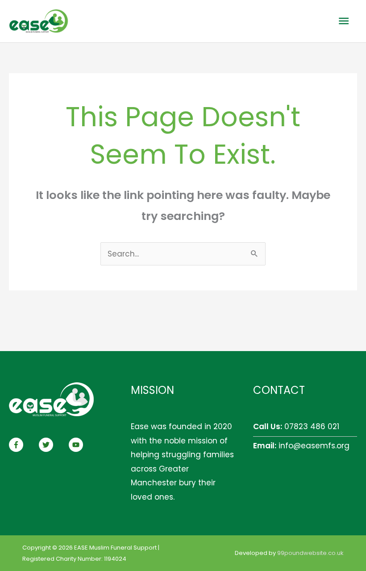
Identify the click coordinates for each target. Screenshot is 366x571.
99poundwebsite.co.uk (310, 553)
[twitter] (53, 445)
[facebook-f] (23, 445)
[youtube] (77, 445)
